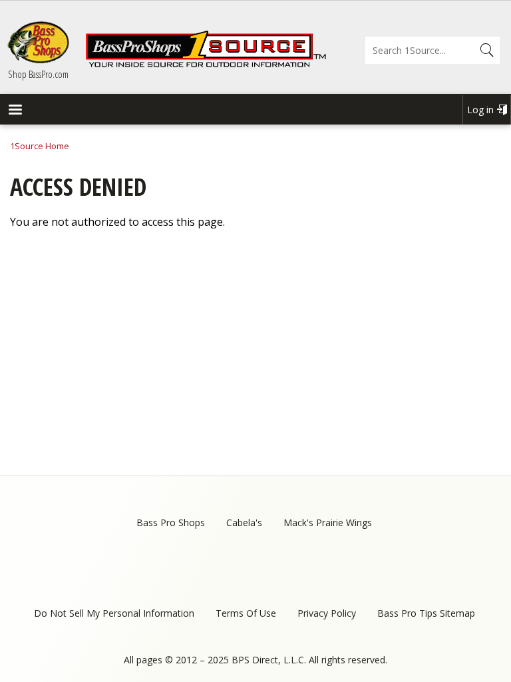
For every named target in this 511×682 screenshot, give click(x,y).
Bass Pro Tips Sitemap (426, 613)
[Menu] (14, 111)
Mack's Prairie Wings (327, 522)
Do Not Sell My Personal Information (114, 613)
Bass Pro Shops (170, 522)
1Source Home (39, 146)
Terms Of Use (246, 613)
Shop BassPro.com (38, 74)
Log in (480, 109)
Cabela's (244, 522)
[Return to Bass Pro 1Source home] (206, 64)
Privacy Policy (326, 613)
